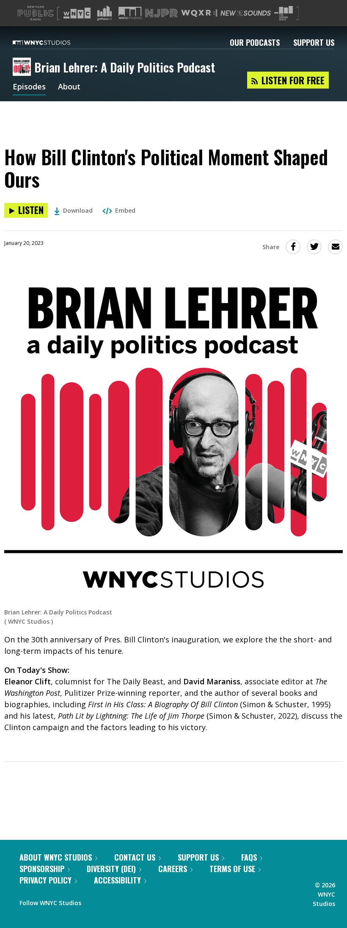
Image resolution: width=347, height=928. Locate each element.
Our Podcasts (255, 42)
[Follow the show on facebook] (93, 901)
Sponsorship (41, 868)
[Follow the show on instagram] (126, 901)
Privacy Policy (45, 880)
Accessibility (117, 880)
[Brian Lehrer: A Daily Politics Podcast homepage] (23, 67)
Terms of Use (232, 868)
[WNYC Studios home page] (52, 42)
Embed (125, 210)
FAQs (249, 857)
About (69, 87)
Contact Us (134, 857)
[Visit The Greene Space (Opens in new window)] (283, 13)
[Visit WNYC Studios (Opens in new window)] (130, 13)
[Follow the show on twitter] (110, 901)
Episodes (29, 87)
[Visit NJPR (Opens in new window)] (161, 13)
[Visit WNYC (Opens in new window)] (77, 13)
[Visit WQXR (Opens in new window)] (199, 13)
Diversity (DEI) (111, 868)
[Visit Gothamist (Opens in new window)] (104, 13)
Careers (172, 868)
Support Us (313, 42)
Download (78, 210)
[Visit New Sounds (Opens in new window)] (245, 13)
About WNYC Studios (55, 857)
